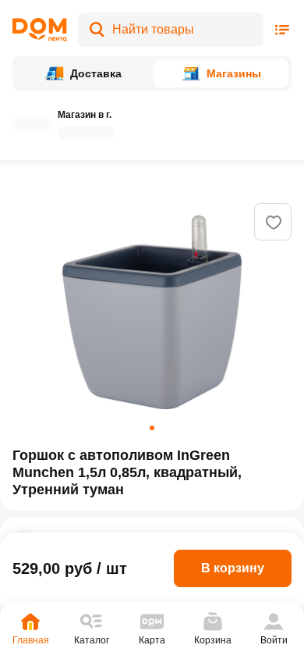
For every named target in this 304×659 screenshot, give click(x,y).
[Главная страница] (39, 29)
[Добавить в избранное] (273, 222)
